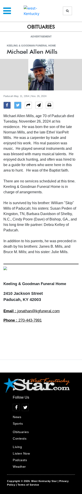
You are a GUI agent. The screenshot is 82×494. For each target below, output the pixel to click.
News (17, 417)
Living (17, 447)
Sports (18, 423)
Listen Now (21, 453)
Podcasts (20, 460)
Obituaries (21, 432)
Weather (19, 466)
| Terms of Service (27, 484)
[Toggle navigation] (7, 10)
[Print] (49, 106)
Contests (19, 438)
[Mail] (38, 106)
